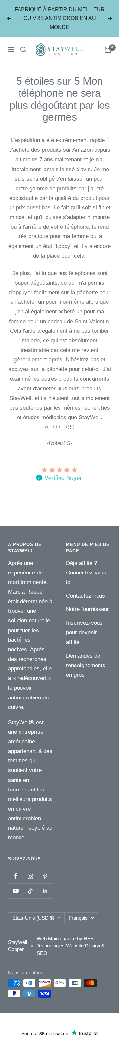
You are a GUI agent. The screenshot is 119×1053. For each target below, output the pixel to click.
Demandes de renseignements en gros (85, 665)
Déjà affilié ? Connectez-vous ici (86, 572)
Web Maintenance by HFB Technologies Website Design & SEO (71, 946)
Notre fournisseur (87, 609)
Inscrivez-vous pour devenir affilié (84, 632)
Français (78, 918)
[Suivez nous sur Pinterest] (45, 876)
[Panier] (107, 50)
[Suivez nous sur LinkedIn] (45, 890)
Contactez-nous (85, 596)
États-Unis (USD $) (33, 918)
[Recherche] (23, 50)
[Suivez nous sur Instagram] (30, 876)
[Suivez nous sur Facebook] (15, 876)
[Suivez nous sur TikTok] (30, 890)
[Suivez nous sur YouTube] (15, 890)
